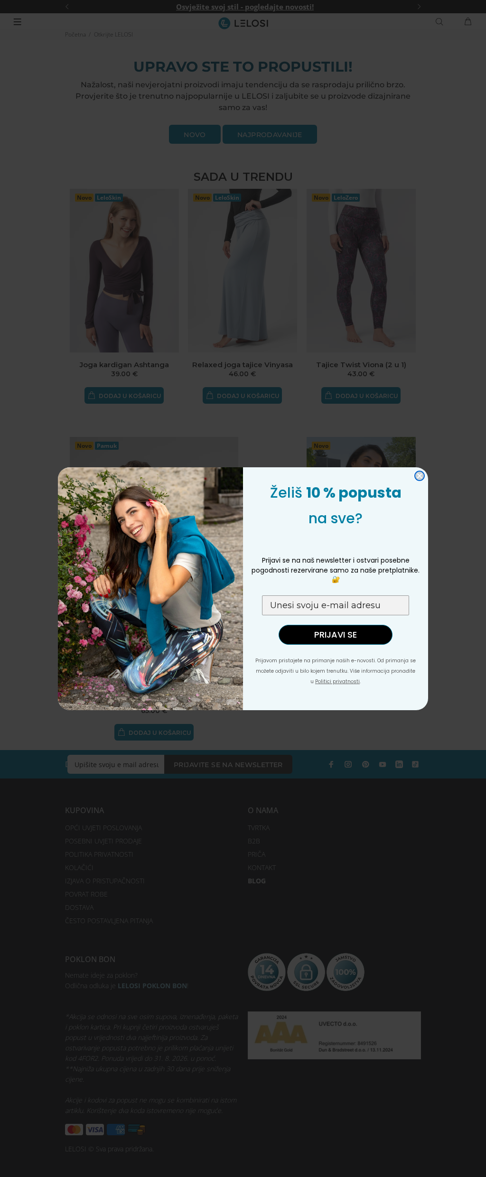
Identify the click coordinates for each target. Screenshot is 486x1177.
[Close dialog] (419, 476)
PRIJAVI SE (335, 634)
